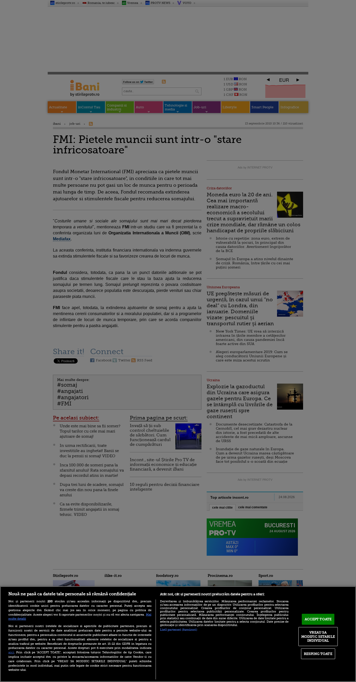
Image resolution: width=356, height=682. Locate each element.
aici (11, 652)
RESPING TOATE (318, 654)
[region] (178, 634)
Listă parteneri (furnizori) (178, 629)
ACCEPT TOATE (318, 619)
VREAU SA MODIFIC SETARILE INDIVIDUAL (318, 636)
